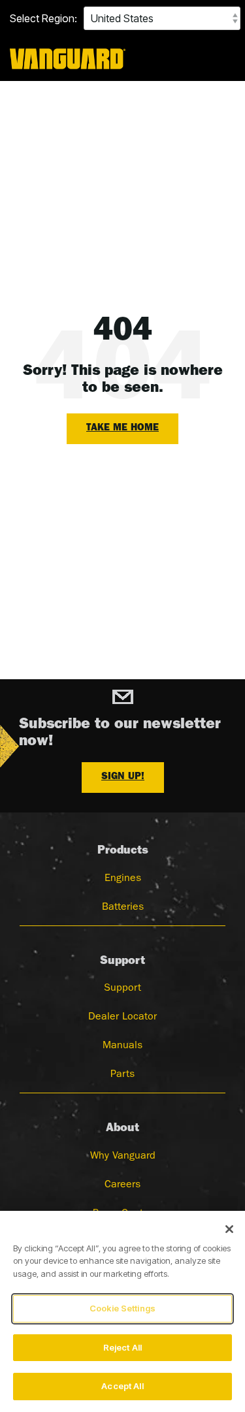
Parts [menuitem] (122, 1075)
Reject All (122, 1347)
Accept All (122, 1386)
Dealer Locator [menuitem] (122, 1017)
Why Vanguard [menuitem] (122, 1156)
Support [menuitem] (122, 989)
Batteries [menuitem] (123, 908)
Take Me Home (122, 429)
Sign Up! (122, 777)
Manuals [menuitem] (122, 1046)
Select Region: (43, 18)
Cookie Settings (122, 1308)
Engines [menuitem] (123, 879)
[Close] (229, 1229)
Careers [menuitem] (122, 1185)
